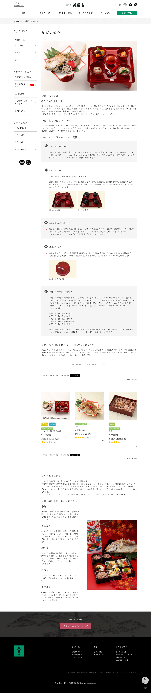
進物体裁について (122, 657)
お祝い (17, 52)
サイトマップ (122, 672)
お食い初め (19, 45)
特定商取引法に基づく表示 (87, 672)
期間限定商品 (20, 110)
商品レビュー (106, 13)
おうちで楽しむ (86, 13)
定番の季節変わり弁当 (22, 85)
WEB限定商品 (65, 13)
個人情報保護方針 (107, 672)
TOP (24, 13)
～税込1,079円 (20, 127)
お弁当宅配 (127, 13)
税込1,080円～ (20, 135)
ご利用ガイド (121, 646)
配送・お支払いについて (124, 654)
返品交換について (122, 659)
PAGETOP (145, 688)
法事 (16, 59)
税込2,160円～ (20, 142)
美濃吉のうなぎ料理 (23, 76)
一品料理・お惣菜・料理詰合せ (23, 102)
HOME (16, 21)
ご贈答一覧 (44, 13)
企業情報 (71, 672)
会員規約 (132, 672)
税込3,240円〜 (20, 149)
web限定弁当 (20, 93)
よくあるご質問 (121, 652)
